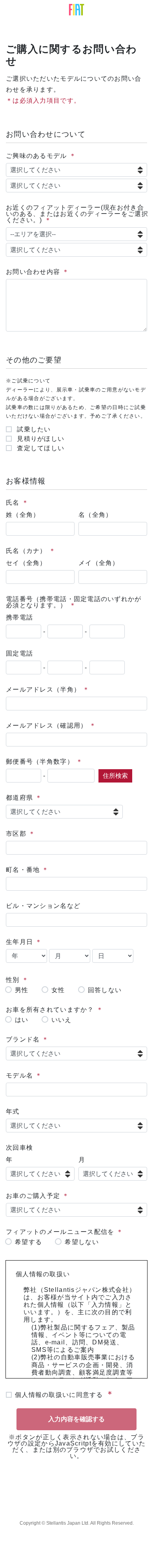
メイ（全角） (98, 563)
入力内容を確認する (76, 1419)
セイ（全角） (26, 563)
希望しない (81, 1242)
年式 (13, 1111)
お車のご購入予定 (33, 1195)
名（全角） (95, 514)
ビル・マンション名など (43, 905)
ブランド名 (23, 1039)
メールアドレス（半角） (43, 689)
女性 (58, 990)
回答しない (105, 990)
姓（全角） (23, 514)
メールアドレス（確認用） (46, 725)
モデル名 (19, 1075)
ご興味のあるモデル (36, 155)
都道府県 (19, 797)
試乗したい (33, 429)
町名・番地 (23, 869)
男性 (22, 990)
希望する (28, 1242)
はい (22, 1020)
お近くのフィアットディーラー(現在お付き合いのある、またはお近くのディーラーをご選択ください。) (77, 213)
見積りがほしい (39, 439)
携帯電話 (19, 617)
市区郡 (16, 833)
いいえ (61, 1020)
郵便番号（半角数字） (40, 761)
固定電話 (19, 653)
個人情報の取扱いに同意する (59, 1394)
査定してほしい (39, 448)
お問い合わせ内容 (33, 271)
